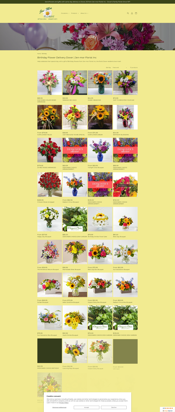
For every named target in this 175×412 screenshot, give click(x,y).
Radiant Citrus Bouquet (71, 202)
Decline (113, 407)
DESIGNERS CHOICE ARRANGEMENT (120, 202)
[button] (65, 13)
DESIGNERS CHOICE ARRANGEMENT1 (70, 168)
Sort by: (108, 67)
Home (39, 53)
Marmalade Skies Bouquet (72, 269)
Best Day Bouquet (119, 236)
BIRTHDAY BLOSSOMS (121, 135)
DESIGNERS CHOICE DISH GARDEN (75, 236)
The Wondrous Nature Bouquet (48, 269)
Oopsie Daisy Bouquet (95, 368)
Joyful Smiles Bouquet (70, 335)
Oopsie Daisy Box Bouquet (97, 302)
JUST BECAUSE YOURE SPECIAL (74, 135)
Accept (86, 407)
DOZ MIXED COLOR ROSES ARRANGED (46, 101)
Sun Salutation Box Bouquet (47, 335)
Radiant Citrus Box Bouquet (122, 302)
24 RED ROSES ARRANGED (46, 167)
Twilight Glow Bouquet (96, 167)
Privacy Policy (64, 403)
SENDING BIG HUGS (70, 100)
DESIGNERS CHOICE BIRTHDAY (48, 368)
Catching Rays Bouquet (71, 368)
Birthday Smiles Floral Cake (97, 236)
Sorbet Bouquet (42, 302)
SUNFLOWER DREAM (95, 135)
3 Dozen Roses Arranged (45, 202)
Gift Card (116, 368)
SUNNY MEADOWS (94, 100)
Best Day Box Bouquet (96, 269)
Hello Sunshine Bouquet (71, 302)
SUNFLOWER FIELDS (44, 135)
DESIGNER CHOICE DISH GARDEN (125, 335)
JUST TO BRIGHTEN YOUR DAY (123, 100)
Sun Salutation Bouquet (121, 269)
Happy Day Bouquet (44, 236)
